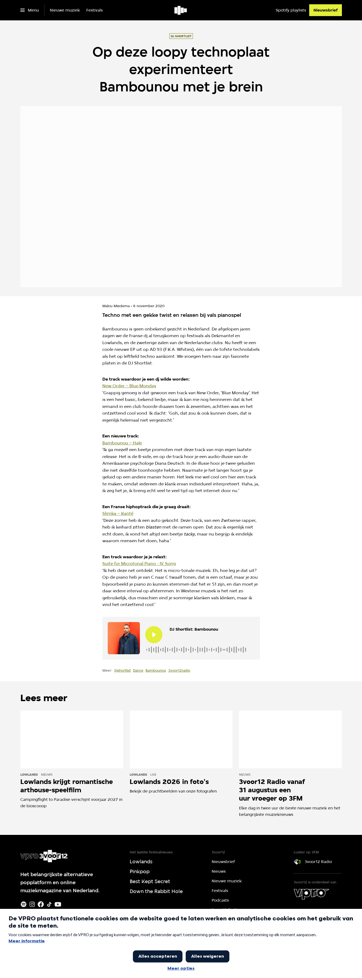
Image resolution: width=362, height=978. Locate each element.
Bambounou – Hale (122, 442)
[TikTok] (49, 904)
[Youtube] (58, 904)
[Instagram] (32, 904)
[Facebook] (41, 904)
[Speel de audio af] (153, 634)
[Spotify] (23, 904)
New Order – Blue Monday (129, 385)
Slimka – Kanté (117, 513)
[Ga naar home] (181, 10)
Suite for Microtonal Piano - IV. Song (139, 563)
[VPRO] (311, 894)
